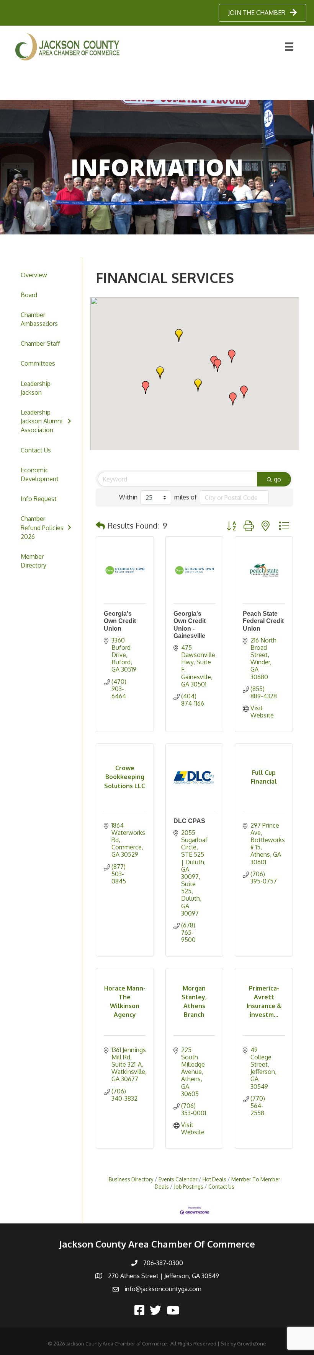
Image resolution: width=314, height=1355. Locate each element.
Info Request (39, 499)
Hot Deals (214, 1179)
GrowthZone (251, 1343)
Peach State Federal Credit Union (263, 620)
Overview (34, 275)
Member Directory (33, 561)
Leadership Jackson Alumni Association (41, 421)
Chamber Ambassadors (39, 319)
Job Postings (188, 1186)
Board (29, 295)
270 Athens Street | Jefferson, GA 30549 (163, 1276)
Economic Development (40, 474)
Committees (38, 363)
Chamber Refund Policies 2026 (42, 527)
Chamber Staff (40, 343)
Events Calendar (178, 1179)
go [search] (277, 479)
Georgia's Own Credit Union (120, 620)
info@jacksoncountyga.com (162, 1289)
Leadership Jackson (36, 388)
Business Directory (131, 1179)
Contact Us (36, 450)
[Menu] (289, 46)
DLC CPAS (189, 821)
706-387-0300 (163, 1263)
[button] (198, 385)
